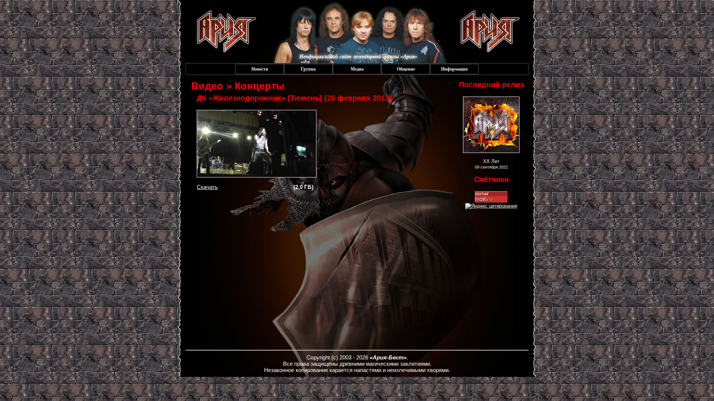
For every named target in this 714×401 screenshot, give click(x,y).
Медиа (357, 69)
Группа (308, 69)
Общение (406, 69)
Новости (259, 69)
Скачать (207, 187)
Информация (454, 69)
